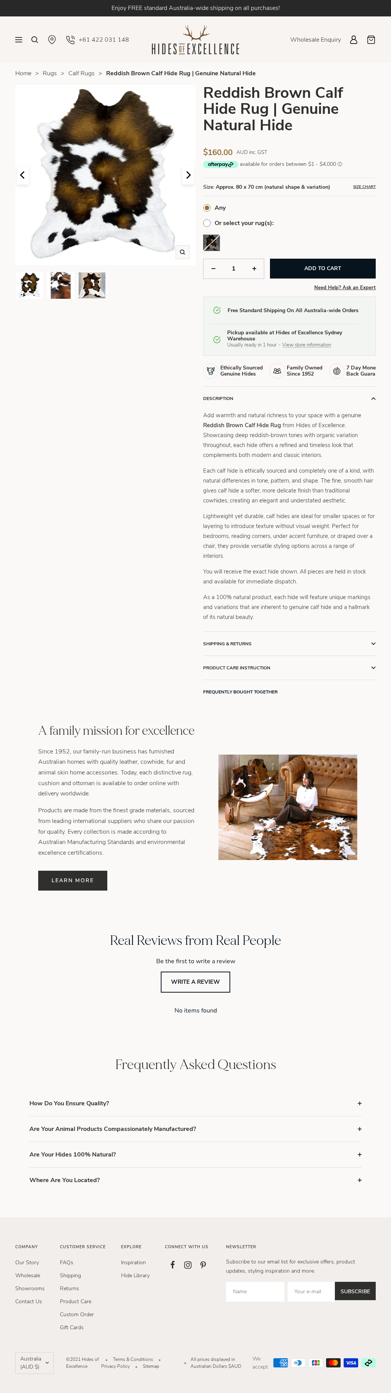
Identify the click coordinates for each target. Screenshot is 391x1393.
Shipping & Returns (227, 644)
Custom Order (77, 1314)
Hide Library (135, 1275)
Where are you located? (64, 1180)
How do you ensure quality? (69, 1103)
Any (220, 208)
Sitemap (151, 1366)
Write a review (195, 982)
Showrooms (30, 1288)
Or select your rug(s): (244, 223)
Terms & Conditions (133, 1359)
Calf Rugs (81, 73)
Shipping (70, 1275)
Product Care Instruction (236, 668)
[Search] (34, 39)
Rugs (50, 73)
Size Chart (364, 187)
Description (218, 398)
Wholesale (27, 1275)
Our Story (27, 1262)
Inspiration (133, 1262)
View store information (306, 345)
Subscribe (355, 1291)
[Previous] (23, 175)
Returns (69, 1288)
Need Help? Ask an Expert (345, 287)
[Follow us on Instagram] (188, 1265)
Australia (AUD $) (30, 1363)
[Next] (188, 175)
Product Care (75, 1301)
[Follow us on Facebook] (172, 1265)
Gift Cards (72, 1327)
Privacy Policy (115, 1366)
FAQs (66, 1262)
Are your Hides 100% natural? (72, 1154)
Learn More (73, 880)
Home (23, 73)
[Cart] (371, 39)
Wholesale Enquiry (315, 40)
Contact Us (28, 1301)
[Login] (353, 40)
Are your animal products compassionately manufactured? (112, 1129)
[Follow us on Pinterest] (203, 1265)
